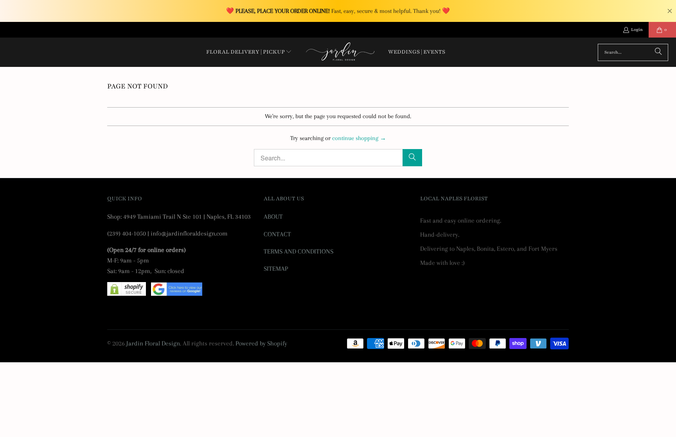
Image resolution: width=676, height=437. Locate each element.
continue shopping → (359, 138)
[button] (249, 52)
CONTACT (277, 234)
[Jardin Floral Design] (340, 52)
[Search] (658, 52)
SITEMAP (276, 268)
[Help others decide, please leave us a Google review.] (176, 293)
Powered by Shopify (261, 343)
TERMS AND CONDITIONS (298, 251)
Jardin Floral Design (153, 343)
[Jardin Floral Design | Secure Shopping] (126, 293)
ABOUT (273, 216)
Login (637, 29)
